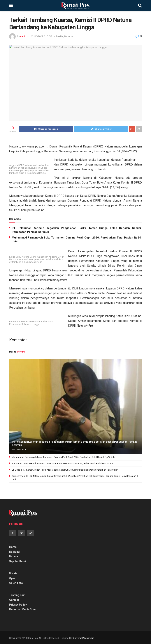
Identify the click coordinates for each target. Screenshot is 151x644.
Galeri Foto (16, 582)
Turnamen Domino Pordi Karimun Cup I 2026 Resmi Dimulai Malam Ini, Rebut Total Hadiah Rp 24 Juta (63, 463)
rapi (22, 36)
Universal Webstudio (83, 638)
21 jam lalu (20, 450)
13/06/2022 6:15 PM (41, 36)
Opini (12, 578)
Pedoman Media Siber (22, 609)
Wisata (13, 573)
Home (13, 546)
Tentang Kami (17, 595)
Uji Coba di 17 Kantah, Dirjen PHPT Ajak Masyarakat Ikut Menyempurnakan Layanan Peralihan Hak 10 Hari (65, 470)
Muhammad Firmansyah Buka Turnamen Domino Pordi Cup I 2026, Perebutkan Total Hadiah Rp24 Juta (63, 457)
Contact (14, 599)
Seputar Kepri (17, 561)
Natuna (68, 36)
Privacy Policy (18, 604)
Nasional (14, 551)
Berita (59, 36)
